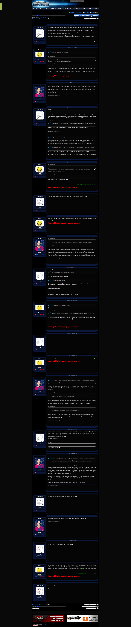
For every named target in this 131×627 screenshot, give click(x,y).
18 (69, 540)
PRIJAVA (95, 1)
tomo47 (44, 17)
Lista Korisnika (79, 12)
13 (69, 375)
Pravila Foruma (87, 12)
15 (69, 453)
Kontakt (45, 624)
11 (69, 333)
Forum (33, 18)
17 (69, 516)
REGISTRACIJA (89, 1)
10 (69, 300)
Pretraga (93, 12)
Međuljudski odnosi (39, 18)
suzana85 (41, 17)
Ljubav (45, 18)
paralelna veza (49, 18)
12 (69, 355)
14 (69, 429)
